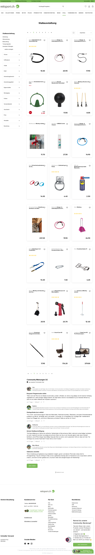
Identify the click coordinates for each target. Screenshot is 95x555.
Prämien (50, 528)
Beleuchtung (6, 41)
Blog (49, 506)
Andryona (35, 425)
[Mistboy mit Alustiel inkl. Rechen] (37, 308)
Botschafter (51, 508)
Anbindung (5, 36)
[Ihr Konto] (89, 6)
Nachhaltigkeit (51, 526)
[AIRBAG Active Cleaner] (60, 141)
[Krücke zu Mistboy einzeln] (82, 308)
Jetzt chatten (32, 466)
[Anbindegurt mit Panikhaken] (37, 267)
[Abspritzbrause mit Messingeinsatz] (60, 308)
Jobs (49, 520)
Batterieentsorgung (76, 511)
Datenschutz (75, 503)
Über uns (50, 504)
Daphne (34, 406)
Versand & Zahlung (76, 510)
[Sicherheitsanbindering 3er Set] (37, 183)
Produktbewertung (52, 519)
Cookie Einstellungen (53, 531)
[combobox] (49, 6)
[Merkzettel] (85, 6)
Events (49, 515)
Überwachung (6, 39)
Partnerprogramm (52, 510)
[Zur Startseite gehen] (10, 6)
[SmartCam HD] (59, 334)
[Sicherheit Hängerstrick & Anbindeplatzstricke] (37, 350)
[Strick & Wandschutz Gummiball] (60, 100)
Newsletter (50, 517)
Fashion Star (51, 524)
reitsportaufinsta (52, 522)
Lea (33, 387)
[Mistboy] (82, 209)
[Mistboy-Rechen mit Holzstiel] (82, 100)
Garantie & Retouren (77, 508)
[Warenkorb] (92, 6)
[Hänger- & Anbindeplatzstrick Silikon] (60, 58)
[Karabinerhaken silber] (60, 267)
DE (93, 1)
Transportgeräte (7, 44)
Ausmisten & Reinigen (8, 46)
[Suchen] (64, 6)
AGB (73, 504)
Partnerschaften (52, 513)
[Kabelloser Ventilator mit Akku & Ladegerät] (37, 225)
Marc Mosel (35, 445)
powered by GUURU (60, 472)
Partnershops (51, 511)
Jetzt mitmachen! (82, 544)
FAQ (49, 503)
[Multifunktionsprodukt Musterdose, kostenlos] (82, 183)
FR (91, 1)
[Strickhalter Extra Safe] (37, 100)
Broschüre (50, 529)
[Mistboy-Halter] (37, 125)
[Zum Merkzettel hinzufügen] (44, 40)
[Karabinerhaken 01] (82, 251)
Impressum (74, 506)
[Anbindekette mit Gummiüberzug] (37, 58)
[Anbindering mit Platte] (60, 183)
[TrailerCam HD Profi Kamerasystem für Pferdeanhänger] (82, 350)
